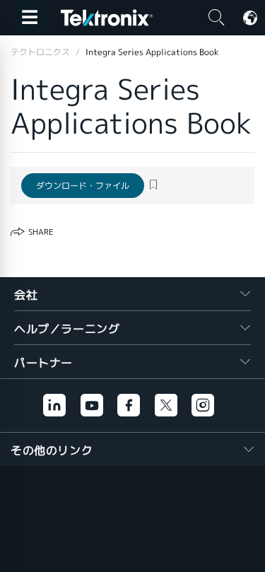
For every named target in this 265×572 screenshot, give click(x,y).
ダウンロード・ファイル (82, 186)
